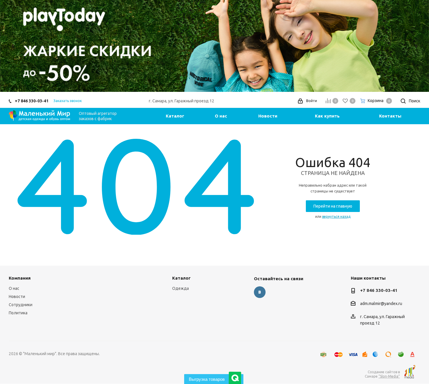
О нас (14, 288)
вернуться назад (336, 216)
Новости (17, 296)
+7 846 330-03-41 (31, 101)
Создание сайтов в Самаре (382, 374)
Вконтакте (260, 292)
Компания (20, 278)
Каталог (181, 278)
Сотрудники (20, 304)
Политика (18, 313)
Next (416, 46)
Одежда (180, 288)
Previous (13, 46)
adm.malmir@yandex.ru (381, 303)
